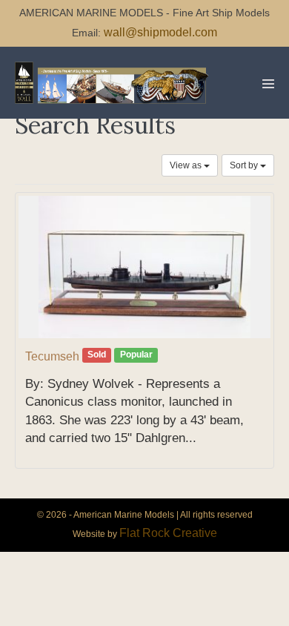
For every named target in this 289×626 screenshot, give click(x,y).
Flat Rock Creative (168, 533)
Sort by (245, 165)
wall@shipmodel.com (160, 32)
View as (187, 165)
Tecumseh (52, 356)
